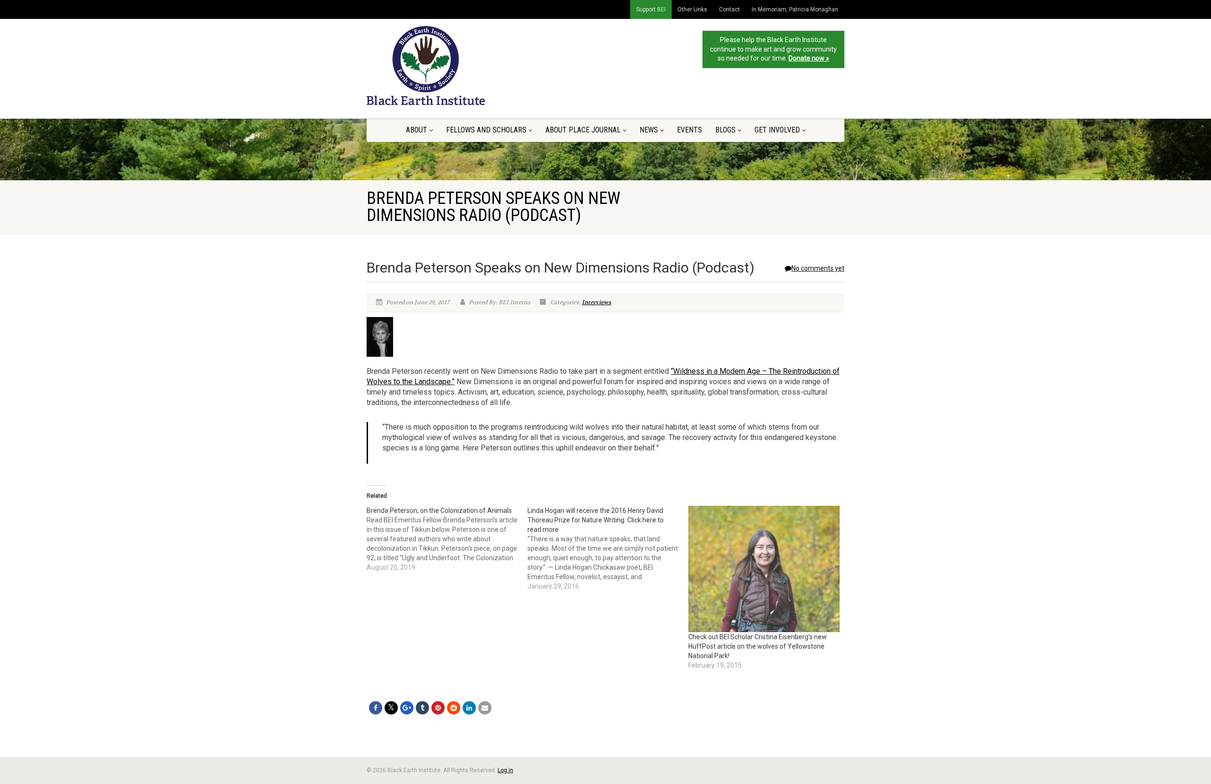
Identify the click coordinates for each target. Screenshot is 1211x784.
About (416, 129)
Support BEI (651, 9)
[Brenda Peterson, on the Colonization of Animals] (447, 539)
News (649, 129)
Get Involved (777, 129)
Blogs (725, 129)
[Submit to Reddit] (453, 707)
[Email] (484, 707)
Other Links (692, 9)
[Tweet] (391, 707)
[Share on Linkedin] (469, 707)
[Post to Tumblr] (422, 707)
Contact (729, 9)
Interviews (596, 302)
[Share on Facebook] (375, 707)
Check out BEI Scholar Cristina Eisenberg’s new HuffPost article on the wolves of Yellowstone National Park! (757, 646)
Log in (505, 770)
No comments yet (817, 268)
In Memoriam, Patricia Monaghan (795, 9)
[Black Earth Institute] (442, 65)
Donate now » (809, 58)
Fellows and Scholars (486, 129)
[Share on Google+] (406, 707)
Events (689, 129)
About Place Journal (583, 129)
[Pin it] (438, 707)
